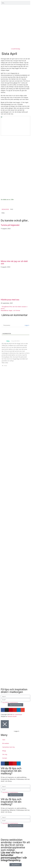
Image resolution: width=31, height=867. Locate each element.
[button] (2, 217)
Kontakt (4, 758)
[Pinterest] (11, 710)
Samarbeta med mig (8, 747)
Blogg (4, 751)
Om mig (4, 754)
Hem (3, 740)
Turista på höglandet (10, 225)
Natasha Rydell (12, 716)
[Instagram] (7, 710)
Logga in (26, 325)
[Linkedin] (19, 710)
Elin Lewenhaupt (17, 714)
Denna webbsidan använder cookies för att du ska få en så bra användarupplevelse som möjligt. (15, 850)
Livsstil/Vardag (15, 49)
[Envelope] (23, 710)
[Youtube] (15, 710)
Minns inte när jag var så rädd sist (14, 262)
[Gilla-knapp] (2, 203)
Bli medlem (5, 743)
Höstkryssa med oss (10, 299)
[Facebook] (3, 710)
